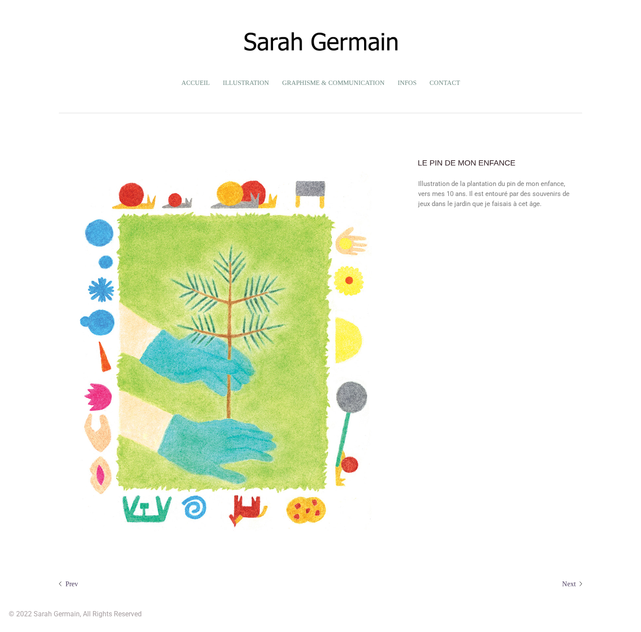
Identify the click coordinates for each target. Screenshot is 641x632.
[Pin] (223, 353)
